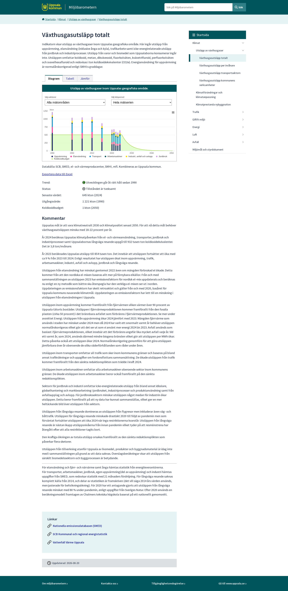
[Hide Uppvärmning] (59, 156)
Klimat (62, 19)
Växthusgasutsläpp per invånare (217, 65)
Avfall (195, 142)
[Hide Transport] (95, 156)
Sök (240, 7)
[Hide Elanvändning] (78, 156)
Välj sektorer (50, 97)
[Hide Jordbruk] (161, 156)
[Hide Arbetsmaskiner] (113, 156)
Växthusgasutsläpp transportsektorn (219, 73)
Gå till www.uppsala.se (232, 583)
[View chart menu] (173, 112)
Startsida (50, 19)
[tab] (54, 78)
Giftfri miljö (198, 119)
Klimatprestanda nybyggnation (213, 104)
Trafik (195, 112)
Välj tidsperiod (117, 97)
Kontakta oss (108, 583)
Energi (196, 127)
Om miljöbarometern (54, 583)
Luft (194, 134)
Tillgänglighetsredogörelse (168, 583)
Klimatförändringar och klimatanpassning (209, 95)
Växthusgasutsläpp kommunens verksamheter (217, 83)
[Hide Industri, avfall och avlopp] (139, 156)
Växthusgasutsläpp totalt (113, 19)
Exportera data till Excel (57, 174)
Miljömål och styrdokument (207, 149)
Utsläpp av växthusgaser (82, 19)
